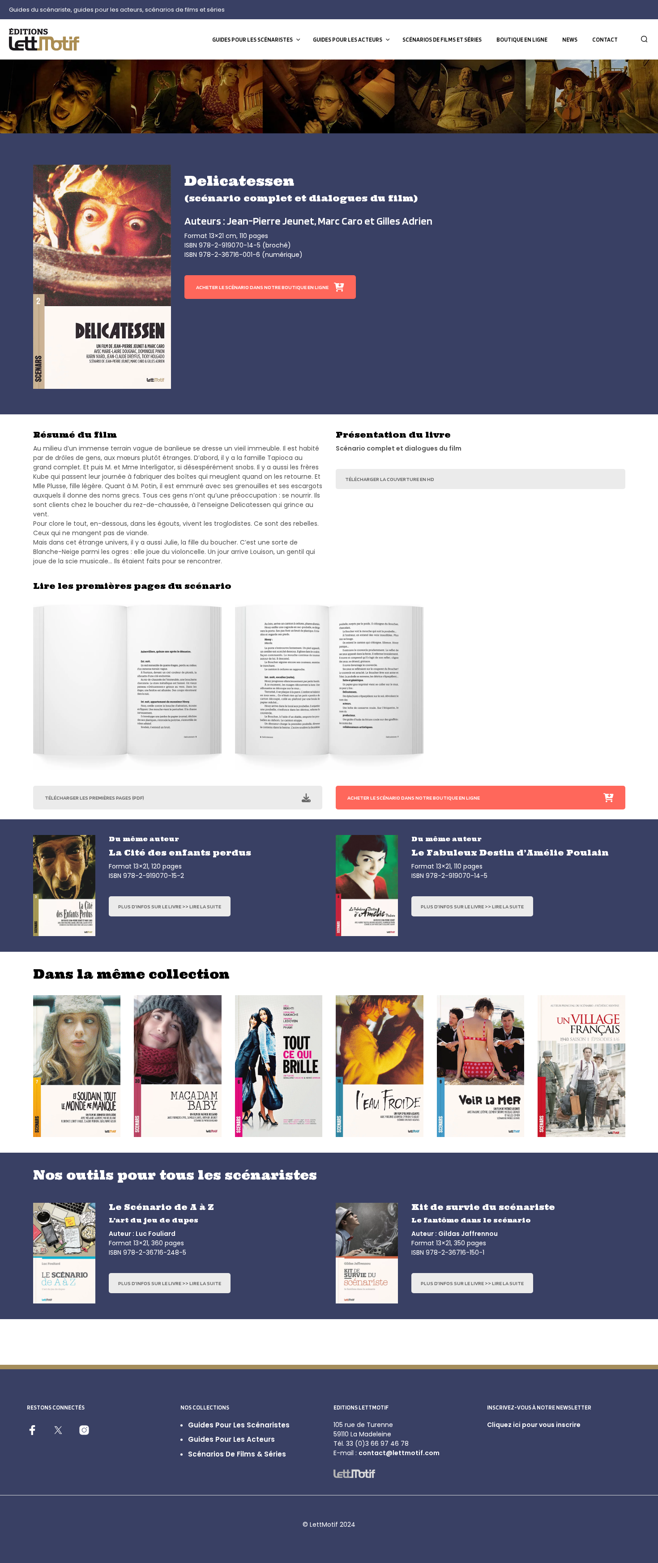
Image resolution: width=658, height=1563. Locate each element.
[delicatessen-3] (531, 687)
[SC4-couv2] (367, 885)
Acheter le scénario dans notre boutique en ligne (262, 287)
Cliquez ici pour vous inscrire (534, 1424)
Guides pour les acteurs (347, 39)
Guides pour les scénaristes (252, 39)
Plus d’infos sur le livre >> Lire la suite (169, 906)
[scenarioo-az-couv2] (64, 1253)
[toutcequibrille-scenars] (279, 1066)
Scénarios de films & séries (237, 1454)
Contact (605, 39)
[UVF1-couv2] (581, 1066)
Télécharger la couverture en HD (389, 479)
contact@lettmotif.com (399, 1452)
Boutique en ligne (521, 39)
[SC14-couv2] (379, 1066)
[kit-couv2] (367, 1253)
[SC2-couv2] (102, 276)
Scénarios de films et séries (442, 39)
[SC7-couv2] (77, 1066)
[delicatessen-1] (127, 687)
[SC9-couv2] (481, 1066)
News (569, 39)
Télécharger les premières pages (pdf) (94, 797)
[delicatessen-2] (329, 687)
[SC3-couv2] (64, 885)
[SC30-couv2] (178, 1066)
